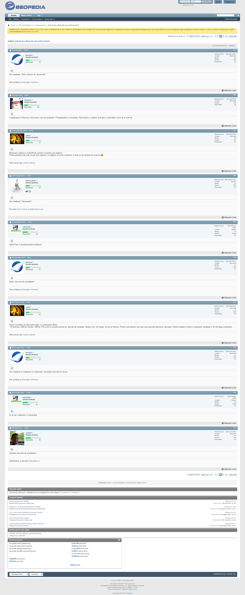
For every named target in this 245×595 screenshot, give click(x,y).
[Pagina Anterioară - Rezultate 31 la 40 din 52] (211, 36)
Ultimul (231, 36)
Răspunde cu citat (230, 90)
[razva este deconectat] (17, 138)
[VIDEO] (75, 551)
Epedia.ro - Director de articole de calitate (25, 507)
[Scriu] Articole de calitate (19, 518)
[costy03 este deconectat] (17, 438)
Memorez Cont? (188, 5)
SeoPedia (130, 593)
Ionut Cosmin (21, 209)
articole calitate (21, 533)
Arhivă (229, 574)
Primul (206, 36)
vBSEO (129, 587)
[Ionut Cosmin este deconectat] (17, 186)
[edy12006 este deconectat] (15, 229)
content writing (28, 163)
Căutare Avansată (231, 19)
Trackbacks (76, 556)
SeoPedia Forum (220, 574)
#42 (234, 95)
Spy (39, 15)
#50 (234, 428)
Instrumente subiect (219, 45)
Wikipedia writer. (105, 483)
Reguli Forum (75, 565)
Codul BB (75, 543)
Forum (13, 15)
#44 (234, 176)
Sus (234, 574)
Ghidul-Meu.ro (34, 461)
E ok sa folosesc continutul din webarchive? (129, 483)
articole (12, 533)
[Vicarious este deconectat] (16, 103)
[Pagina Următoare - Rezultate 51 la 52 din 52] (226, 36)
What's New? (26, 15)
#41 (234, 50)
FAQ (10, 19)
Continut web (40, 25)
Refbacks (12, 561)
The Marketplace (25, 25)
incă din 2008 (39, 29)
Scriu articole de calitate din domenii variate (25, 512)
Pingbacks (13, 559)
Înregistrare (229, 2)
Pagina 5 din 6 (194, 36)
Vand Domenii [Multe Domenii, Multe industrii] (26, 524)
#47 (234, 302)
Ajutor (218, 2)
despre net (38, 209)
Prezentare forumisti (31, 32)
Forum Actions (37, 19)
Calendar (16, 19)
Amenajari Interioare (30, 82)
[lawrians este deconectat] (17, 59)
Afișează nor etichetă (17, 536)
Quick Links (49, 19)
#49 (234, 392)
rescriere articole (34, 533)
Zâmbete (75, 546)
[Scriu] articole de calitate (18, 501)
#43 (234, 130)
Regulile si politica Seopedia (209, 29)
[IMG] (78, 549)
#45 (234, 222)
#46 (234, 257)
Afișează (231, 45)
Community (25, 19)
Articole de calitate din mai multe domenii (32, 41)
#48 (234, 347)
